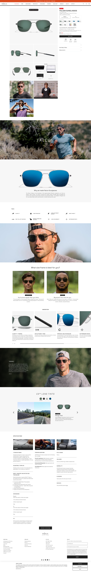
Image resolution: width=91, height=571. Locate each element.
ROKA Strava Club (49, 559)
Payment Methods (28, 546)
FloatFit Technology (6, 542)
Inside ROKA (5, 539)
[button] (33, 10)
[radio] (61, 21)
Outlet (67, 3)
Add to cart (70, 36)
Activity (73, 3)
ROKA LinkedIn (47, 559)
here (67, 485)
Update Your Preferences (50, 547)
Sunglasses (28, 3)
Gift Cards (48, 543)
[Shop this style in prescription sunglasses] (75, 24)
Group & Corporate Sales (8, 547)
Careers (4, 553)
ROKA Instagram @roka (41, 559)
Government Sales (6, 549)
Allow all (80, 563)
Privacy (74, 554)
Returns (26, 542)
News (4, 545)
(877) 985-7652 (49, 541)
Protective (35, 3)
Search (83, 3)
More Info (26, 539)
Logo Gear (5, 543)
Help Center (48, 542)
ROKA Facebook (45, 559)
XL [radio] (76, 17)
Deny (80, 569)
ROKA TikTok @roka (43, 559)
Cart (89, 3)
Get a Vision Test (49, 546)
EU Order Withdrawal (49, 549)
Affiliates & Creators (7, 551)
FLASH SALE (16, 3)
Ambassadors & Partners (7, 541)
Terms (72, 554)
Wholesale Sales (6, 546)
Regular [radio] (65, 17)
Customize (80, 566)
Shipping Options (28, 541)
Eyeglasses (42, 3)
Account (86, 3)
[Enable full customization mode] (70, 24)
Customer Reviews (28, 543)
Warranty (26, 545)
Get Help (47, 539)
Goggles (61, 3)
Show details (18, 568)
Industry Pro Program (7, 550)
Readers (49, 3)
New (22, 3)
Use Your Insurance (49, 545)
